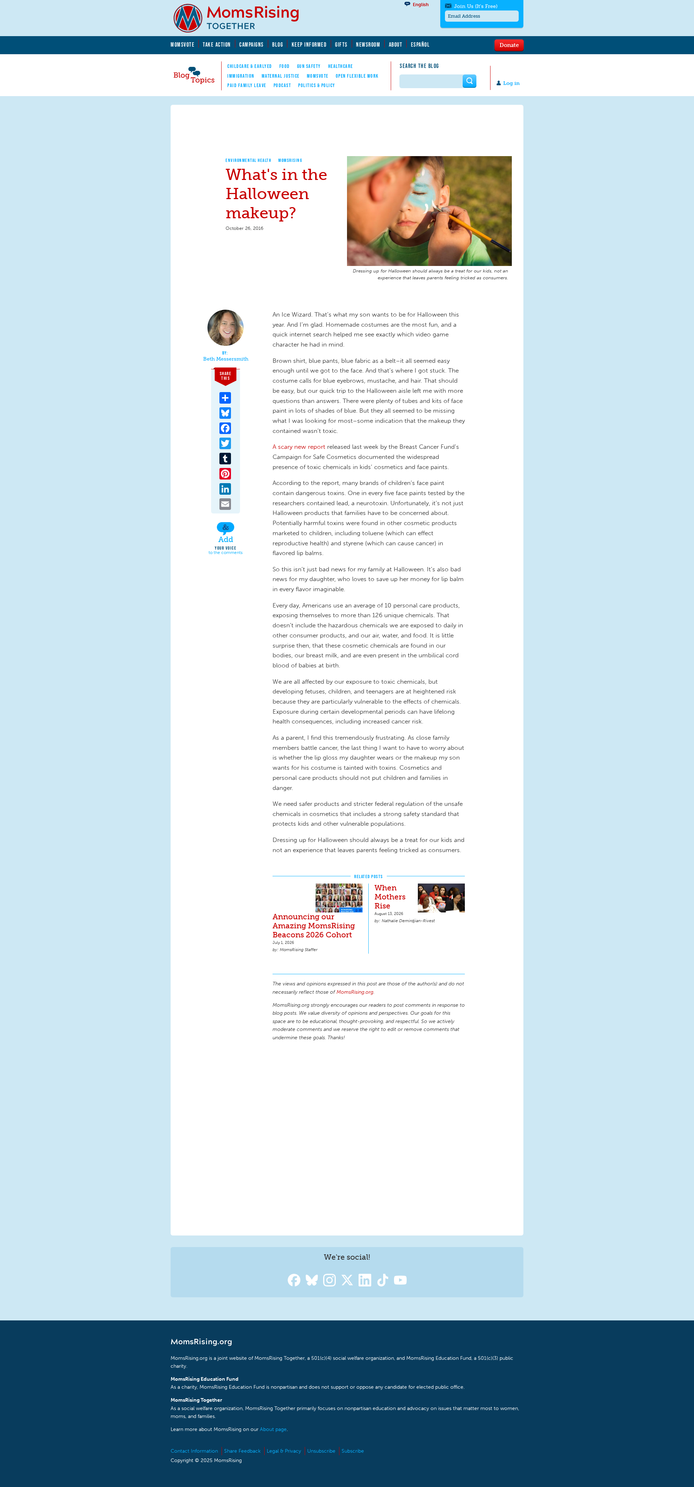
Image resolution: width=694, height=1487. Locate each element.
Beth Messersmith (225, 359)
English (421, 4)
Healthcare (340, 66)
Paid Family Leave (246, 85)
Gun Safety (309, 66)
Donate (509, 45)
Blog (277, 44)
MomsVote (182, 44)
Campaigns (251, 44)
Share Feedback (242, 1451)
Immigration (240, 76)
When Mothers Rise (390, 896)
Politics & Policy (316, 85)
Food (284, 66)
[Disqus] (369, 1137)
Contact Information (194, 1451)
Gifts (341, 44)
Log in (511, 83)
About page (273, 1429)
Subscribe (353, 1451)
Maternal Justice (281, 76)
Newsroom (368, 44)
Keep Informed (309, 44)
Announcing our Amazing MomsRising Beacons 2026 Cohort (314, 925)
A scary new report (299, 446)
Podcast (282, 85)
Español (420, 44)
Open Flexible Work (357, 76)
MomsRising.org (241, 18)
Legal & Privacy (284, 1451)
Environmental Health (248, 160)
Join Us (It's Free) (475, 6)
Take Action (217, 44)
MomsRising (290, 160)
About (396, 44)
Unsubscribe (321, 1451)
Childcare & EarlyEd (249, 66)
